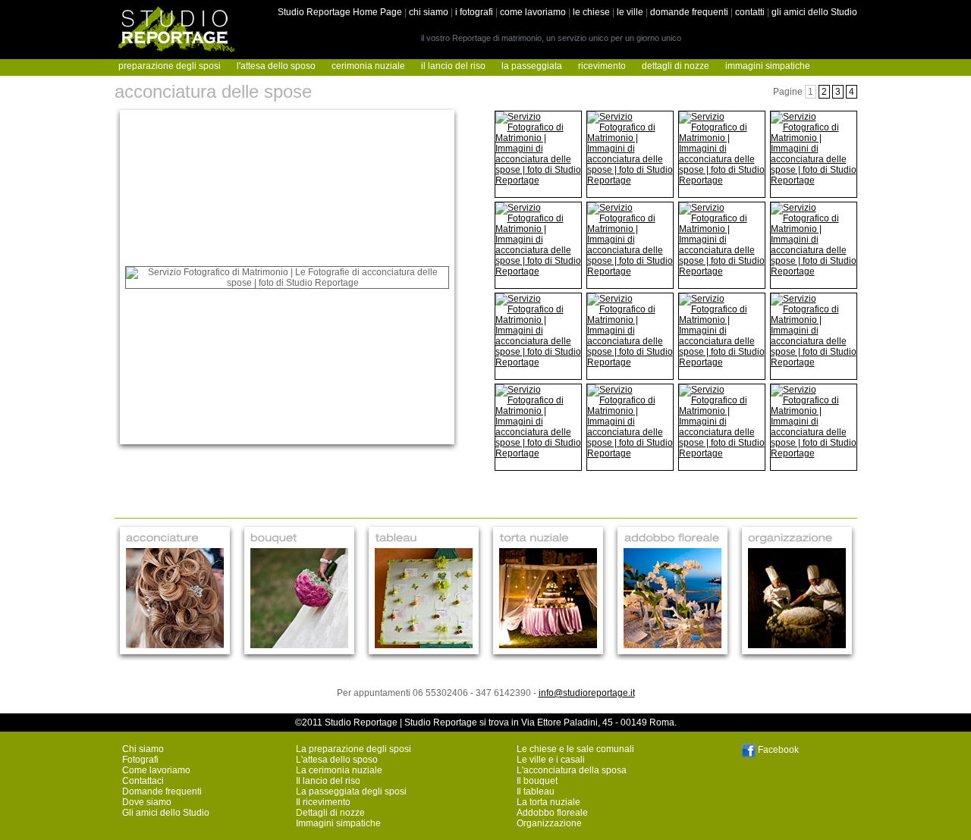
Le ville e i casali (551, 759)
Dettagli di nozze (330, 812)
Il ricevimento (323, 802)
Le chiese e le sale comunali (575, 749)
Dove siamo (146, 802)
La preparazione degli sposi (353, 749)
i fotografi (474, 12)
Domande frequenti (162, 791)
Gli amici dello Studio (165, 812)
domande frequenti (689, 12)
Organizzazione (549, 823)
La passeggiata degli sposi (351, 791)
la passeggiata (531, 66)
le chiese (591, 12)
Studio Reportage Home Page (340, 12)
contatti (750, 12)
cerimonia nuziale (368, 66)
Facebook (777, 749)
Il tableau (536, 791)
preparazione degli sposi (169, 66)
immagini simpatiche (767, 66)
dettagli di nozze (675, 66)
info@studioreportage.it (587, 693)
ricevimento (602, 66)
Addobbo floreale (552, 812)
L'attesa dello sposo (337, 759)
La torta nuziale (548, 802)
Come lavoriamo (156, 770)
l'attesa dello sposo (276, 66)
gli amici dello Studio (814, 12)
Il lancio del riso (328, 781)
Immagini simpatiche (338, 823)
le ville (630, 12)
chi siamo (428, 12)
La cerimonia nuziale (339, 770)
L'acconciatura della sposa (572, 770)
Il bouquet (537, 781)
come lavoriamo (533, 12)
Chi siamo (143, 749)
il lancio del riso (453, 66)
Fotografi (140, 759)
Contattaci (143, 781)
